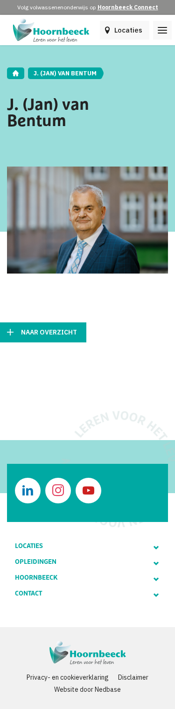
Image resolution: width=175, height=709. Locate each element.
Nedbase (108, 689)
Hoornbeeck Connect (128, 7)
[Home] (15, 73)
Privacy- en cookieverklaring (68, 677)
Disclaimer (133, 677)
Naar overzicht (49, 332)
